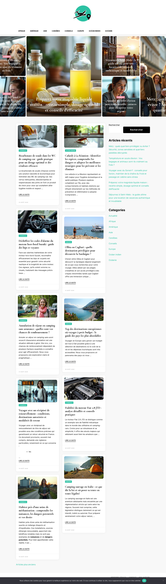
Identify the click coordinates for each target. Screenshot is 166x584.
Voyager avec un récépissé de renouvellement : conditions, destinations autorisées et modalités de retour (34, 415)
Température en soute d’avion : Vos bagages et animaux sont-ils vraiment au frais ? (124, 65)
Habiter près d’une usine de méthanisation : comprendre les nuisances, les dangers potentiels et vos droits (36, 512)
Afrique (21, 31)
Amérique (34, 31)
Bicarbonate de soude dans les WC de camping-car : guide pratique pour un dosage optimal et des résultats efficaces (37, 161)
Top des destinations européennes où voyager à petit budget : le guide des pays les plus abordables (83, 332)
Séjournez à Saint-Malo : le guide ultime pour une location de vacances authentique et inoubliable (129, 197)
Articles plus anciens (26, 564)
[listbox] (83, 76)
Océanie (108, 31)
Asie (45, 31)
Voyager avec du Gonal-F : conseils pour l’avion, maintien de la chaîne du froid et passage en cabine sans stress (124, 104)
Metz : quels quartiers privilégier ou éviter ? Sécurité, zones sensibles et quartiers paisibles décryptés (67, 104)
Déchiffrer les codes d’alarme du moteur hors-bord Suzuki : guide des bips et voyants (36, 244)
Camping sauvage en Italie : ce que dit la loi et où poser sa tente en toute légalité (83, 490)
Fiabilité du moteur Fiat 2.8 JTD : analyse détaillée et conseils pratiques (83, 411)
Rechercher (114, 125)
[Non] (163, 580)
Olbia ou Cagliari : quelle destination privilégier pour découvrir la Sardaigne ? (80, 251)
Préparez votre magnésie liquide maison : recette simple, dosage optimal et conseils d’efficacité (129, 185)
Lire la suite (24, 194)
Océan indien (94, 31)
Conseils (69, 31)
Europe (81, 31)
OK (144, 580)
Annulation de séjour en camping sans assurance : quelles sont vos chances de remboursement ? (37, 329)
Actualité (113, 216)
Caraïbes (56, 31)
